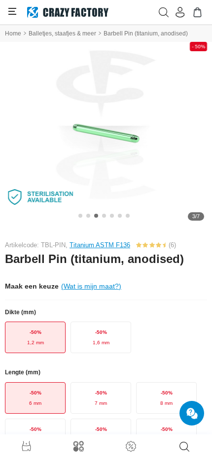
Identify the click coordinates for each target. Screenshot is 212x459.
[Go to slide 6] (120, 216)
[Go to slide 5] (112, 216)
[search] (184, 446)
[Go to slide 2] (88, 216)
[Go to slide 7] (128, 216)
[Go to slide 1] (80, 216)
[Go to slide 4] (104, 216)
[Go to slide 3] (96, 216)
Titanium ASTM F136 (100, 245)
